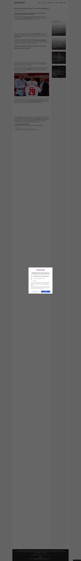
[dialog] (40, 280)
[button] (40, 280)
